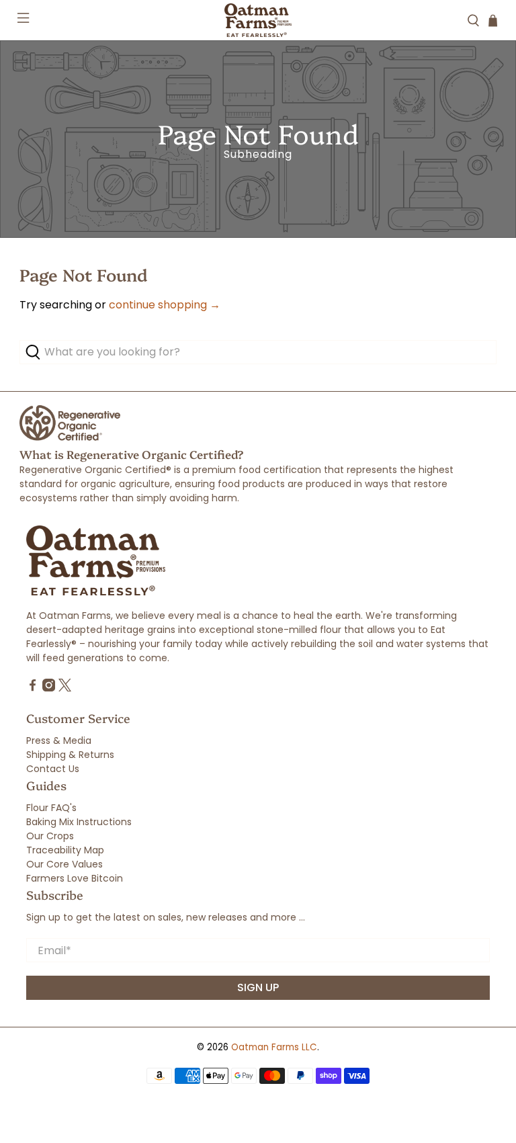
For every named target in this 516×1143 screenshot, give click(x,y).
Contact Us (52, 768)
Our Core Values (64, 864)
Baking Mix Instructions (79, 822)
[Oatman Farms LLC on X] (64, 688)
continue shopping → (164, 304)
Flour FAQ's (51, 807)
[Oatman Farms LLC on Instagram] (48, 688)
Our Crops (50, 836)
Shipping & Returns (70, 754)
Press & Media (58, 740)
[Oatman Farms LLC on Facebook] (32, 688)
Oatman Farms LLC (274, 1047)
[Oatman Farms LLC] (258, 20)
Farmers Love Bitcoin (74, 878)
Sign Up (258, 987)
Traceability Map (65, 850)
